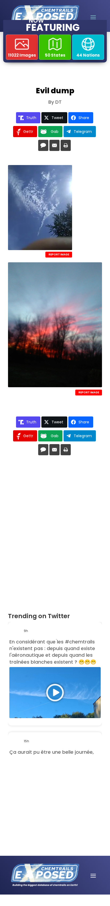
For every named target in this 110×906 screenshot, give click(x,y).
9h (26, 631)
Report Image (59, 254)
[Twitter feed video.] (55, 692)
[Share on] (43, 145)
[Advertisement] (44, 788)
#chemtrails (80, 641)
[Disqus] (55, 536)
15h (27, 741)
